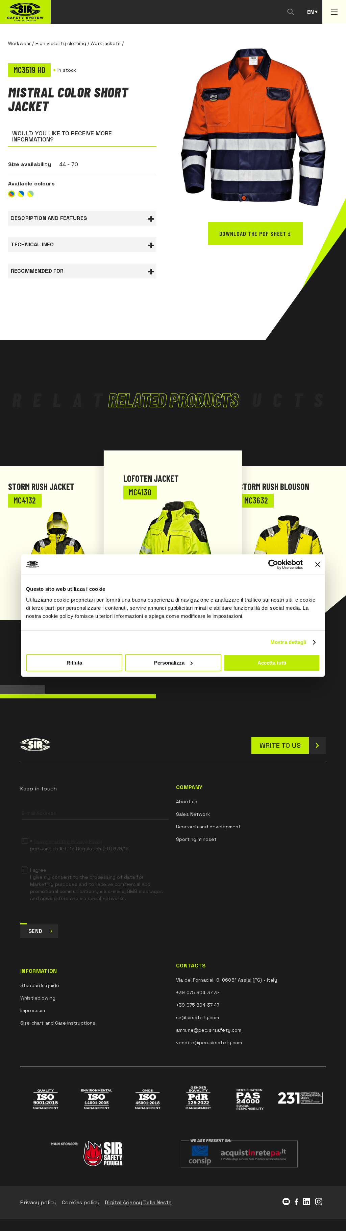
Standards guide (39, 985)
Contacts (191, 965)
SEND (35, 931)
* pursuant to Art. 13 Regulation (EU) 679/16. (80, 845)
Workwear (19, 43)
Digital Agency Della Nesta (138, 1202)
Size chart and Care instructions (57, 1023)
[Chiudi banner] (317, 564)
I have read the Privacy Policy (68, 841)
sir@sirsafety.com (197, 1017)
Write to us (280, 745)
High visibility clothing (60, 43)
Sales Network (193, 814)
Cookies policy (80, 1202)
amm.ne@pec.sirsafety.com (208, 1030)
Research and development (208, 827)
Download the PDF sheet (253, 233)
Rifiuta (74, 663)
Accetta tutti (271, 663)
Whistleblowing (37, 998)
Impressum (32, 1010)
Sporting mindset (196, 839)
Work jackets (106, 43)
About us (186, 802)
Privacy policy (38, 1202)
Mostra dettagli (288, 642)
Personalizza (169, 663)
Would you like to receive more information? (62, 136)
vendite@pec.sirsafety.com (209, 1042)
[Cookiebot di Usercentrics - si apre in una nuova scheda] (273, 564)
